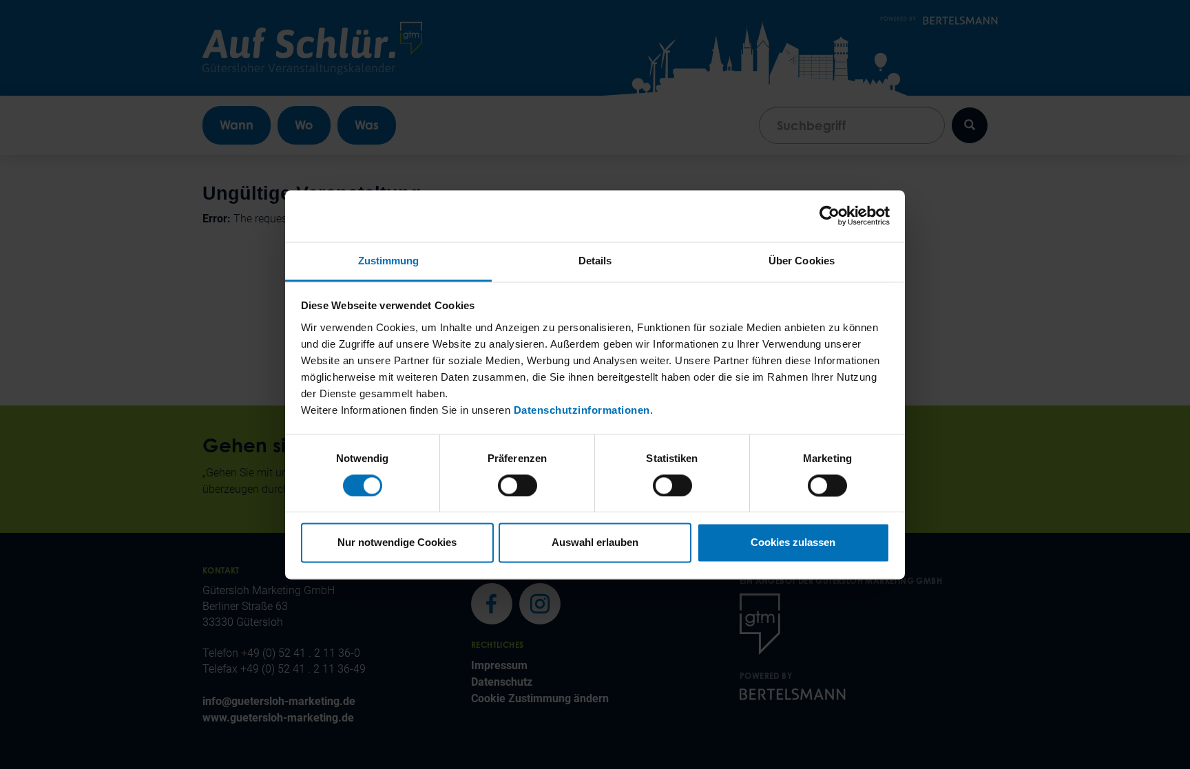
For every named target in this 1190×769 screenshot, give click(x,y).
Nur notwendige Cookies (397, 543)
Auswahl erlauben (595, 543)
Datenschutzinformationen (582, 410)
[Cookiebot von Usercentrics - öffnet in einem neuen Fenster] (829, 215)
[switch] (517, 485)
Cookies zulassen (793, 543)
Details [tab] (595, 260)
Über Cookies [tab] (802, 260)
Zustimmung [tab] (388, 260)
